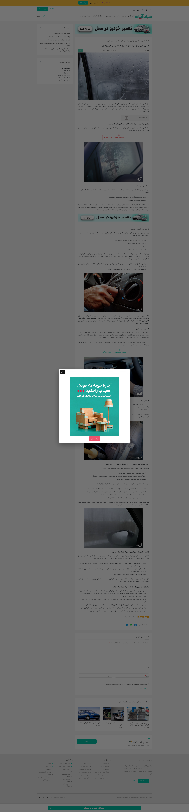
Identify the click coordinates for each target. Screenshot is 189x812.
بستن (62, 372)
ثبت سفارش (94, 439)
